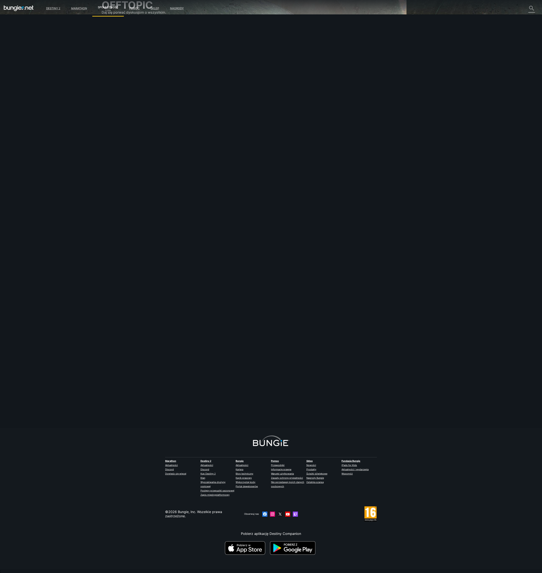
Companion (114, 99)
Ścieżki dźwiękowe (316, 473)
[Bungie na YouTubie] (287, 514)
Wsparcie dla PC (118, 87)
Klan (202, 477)
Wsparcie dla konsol (121, 91)
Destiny (18, 8)
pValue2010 (197, 409)
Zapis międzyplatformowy (215, 494)
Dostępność (114, 70)
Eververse (112, 61)
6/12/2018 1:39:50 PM (225, 144)
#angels (218, 119)
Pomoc (134, 8)
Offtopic (111, 112)
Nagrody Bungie (315, 477)
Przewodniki (278, 465)
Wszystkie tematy (119, 23)
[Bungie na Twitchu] (295, 514)
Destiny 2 (53, 8)
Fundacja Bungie (351, 460)
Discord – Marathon (120, 121)
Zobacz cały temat (203, 135)
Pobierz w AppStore (247, 548)
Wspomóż (347, 473)
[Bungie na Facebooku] (264, 514)
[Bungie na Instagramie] (272, 514)
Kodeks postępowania (119, 126)
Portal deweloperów (247, 486)
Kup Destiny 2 (208, 473)
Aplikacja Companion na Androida (132, 82)
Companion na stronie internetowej (133, 74)
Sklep (155, 8)
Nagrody (177, 8)
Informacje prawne (281, 469)
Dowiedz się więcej (175, 473)
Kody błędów (115, 53)
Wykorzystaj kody (245, 482)
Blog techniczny (244, 473)
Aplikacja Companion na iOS (127, 78)
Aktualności (171, 465)
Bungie (240, 460)
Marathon (79, 8)
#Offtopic (193, 119)
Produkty (311, 469)
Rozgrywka (114, 44)
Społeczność (108, 7)
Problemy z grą (117, 66)
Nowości (311, 465)
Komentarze (114, 32)
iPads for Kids (349, 465)
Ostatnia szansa (315, 482)
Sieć (108, 57)
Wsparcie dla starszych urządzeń (131, 95)
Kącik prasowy (244, 477)
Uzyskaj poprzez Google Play (293, 548)
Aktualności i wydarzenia (355, 469)
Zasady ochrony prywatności (287, 477)
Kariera (239, 469)
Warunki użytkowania (282, 473)
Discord (169, 469)
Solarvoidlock (199, 93)
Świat (109, 40)
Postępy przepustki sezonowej (217, 490)
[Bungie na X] (280, 514)
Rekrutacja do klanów (122, 104)
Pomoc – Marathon (120, 116)
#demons (206, 119)
